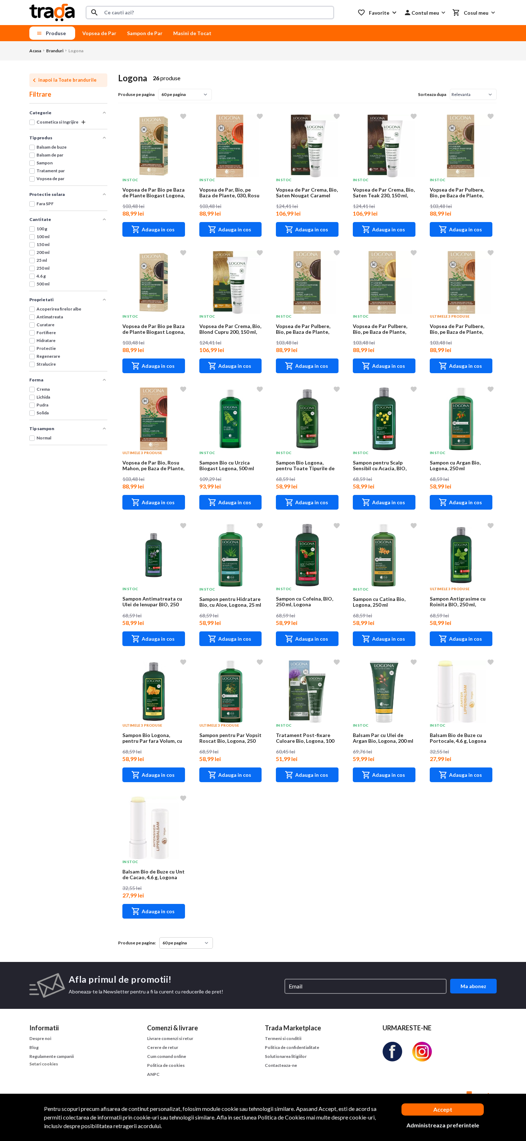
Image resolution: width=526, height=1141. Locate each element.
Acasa (35, 50)
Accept (442, 1109)
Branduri (54, 50)
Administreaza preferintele (442, 1125)
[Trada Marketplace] (52, 11)
